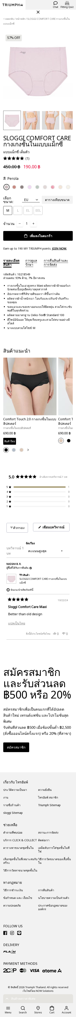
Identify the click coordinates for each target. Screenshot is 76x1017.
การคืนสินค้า (46, 890)
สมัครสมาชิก (16, 747)
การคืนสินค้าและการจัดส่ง (56, 262)
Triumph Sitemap (49, 805)
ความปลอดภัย (12, 905)
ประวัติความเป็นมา (15, 790)
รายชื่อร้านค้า (11, 805)
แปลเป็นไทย (16, 623)
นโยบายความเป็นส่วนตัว (53, 898)
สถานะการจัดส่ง (48, 832)
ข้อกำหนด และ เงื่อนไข (17, 898)
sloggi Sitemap (13, 813)
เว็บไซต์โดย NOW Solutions (38, 991)
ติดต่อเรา (43, 840)
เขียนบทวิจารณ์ (56, 528)
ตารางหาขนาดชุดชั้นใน (18, 848)
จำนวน (8, 223)
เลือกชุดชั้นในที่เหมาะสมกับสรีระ (20, 861)
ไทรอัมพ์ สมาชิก (48, 797)
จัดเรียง (30, 543)
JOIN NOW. (59, 248)
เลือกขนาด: (8, 200)
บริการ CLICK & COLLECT (20, 840)
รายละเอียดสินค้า (11, 262)
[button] (16, 158)
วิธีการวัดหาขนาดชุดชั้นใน (20, 870)
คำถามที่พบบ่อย (12, 832)
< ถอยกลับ (8, 19)
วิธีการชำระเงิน (13, 890)
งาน (5, 797)
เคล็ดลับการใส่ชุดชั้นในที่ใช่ (54, 849)
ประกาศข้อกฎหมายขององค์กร (52, 907)
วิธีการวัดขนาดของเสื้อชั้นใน (54, 861)
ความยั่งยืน (45, 790)
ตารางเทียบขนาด (57, 200)
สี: (10, 178)
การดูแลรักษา (31, 262)
